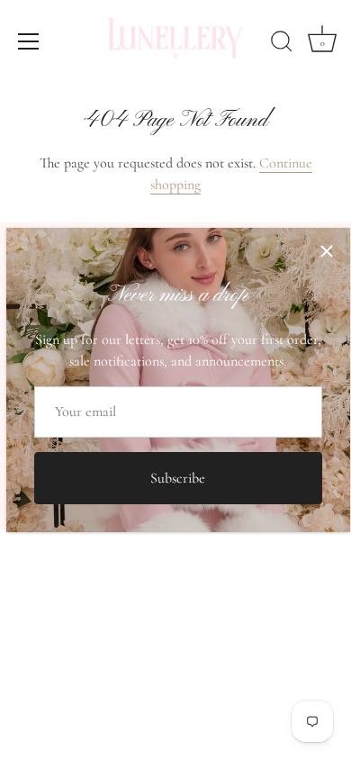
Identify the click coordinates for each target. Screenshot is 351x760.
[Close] (326, 251)
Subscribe (177, 478)
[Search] (282, 44)
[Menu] (29, 41)
